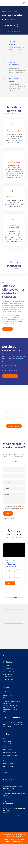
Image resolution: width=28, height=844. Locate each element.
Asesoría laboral (7, 749)
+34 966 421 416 (9, 668)
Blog (4, 769)
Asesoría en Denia (8, 763)
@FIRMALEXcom (8, 677)
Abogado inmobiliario (9, 761)
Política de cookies (17, 841)
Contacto (5, 772)
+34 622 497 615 (9, 671)
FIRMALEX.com (9, 674)
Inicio (6, 738)
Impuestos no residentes (10, 755)
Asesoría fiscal (7, 747)
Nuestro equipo (7, 741)
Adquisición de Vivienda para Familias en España (13, 564)
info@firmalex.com (10, 666)
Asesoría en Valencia (8, 766)
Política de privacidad (8, 839)
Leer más (10, 583)
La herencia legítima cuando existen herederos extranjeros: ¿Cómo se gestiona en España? (13, 786)
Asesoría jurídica (7, 744)
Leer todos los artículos (14, 537)
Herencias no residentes (9, 758)
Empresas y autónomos (9, 752)
